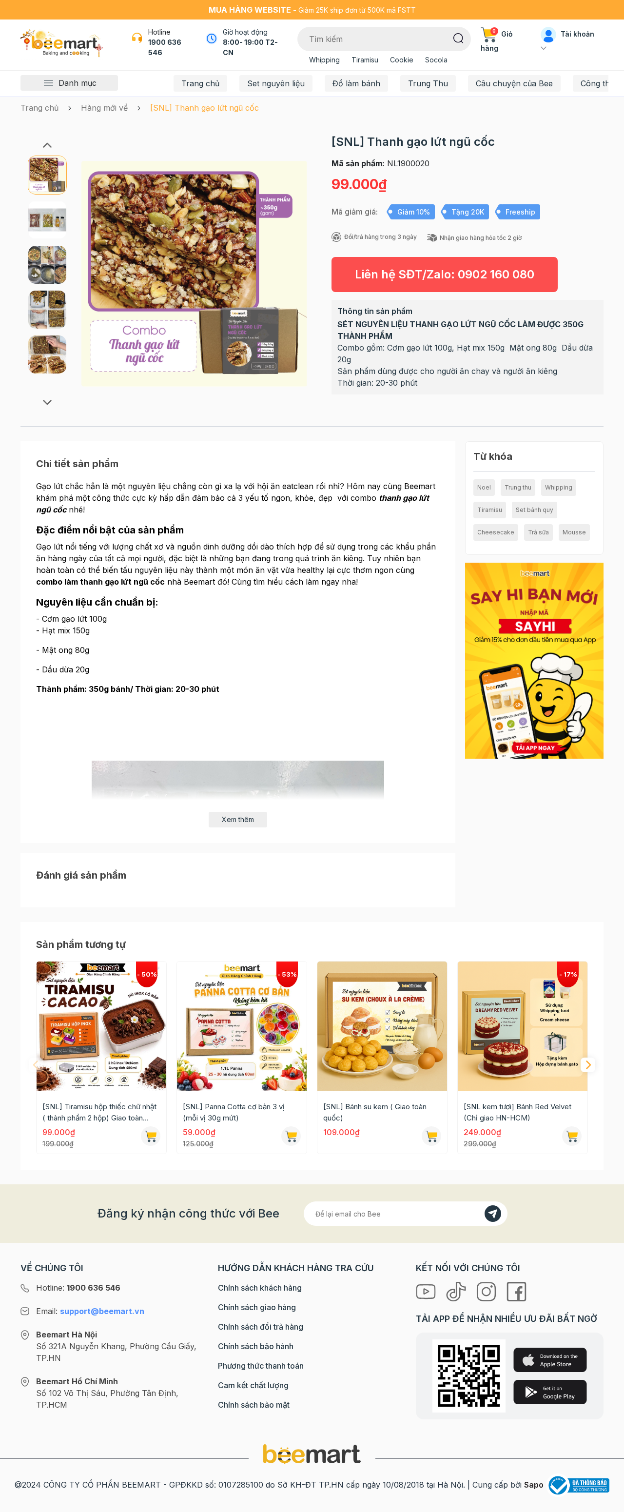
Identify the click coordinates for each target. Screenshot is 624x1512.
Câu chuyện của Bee (514, 83)
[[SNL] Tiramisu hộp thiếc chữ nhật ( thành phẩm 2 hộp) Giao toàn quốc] (101, 1026)
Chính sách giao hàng (257, 1307)
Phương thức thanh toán (261, 1366)
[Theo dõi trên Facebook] (516, 1291)
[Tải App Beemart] (534, 660)
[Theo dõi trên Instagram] (487, 1291)
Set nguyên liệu (276, 83)
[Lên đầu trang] (606, 1502)
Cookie (401, 60)
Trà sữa (538, 532)
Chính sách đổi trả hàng (260, 1327)
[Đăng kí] (493, 1213)
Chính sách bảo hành (255, 1346)
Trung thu (518, 487)
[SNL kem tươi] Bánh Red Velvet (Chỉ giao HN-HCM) (517, 1112)
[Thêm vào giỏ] (291, 1136)
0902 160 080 (496, 274)
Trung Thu (428, 83)
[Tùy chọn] (150, 1136)
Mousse (574, 532)
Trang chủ (200, 83)
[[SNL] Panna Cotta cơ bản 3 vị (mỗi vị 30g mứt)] (242, 1026)
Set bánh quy (534, 509)
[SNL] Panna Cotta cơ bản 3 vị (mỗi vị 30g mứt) (234, 1112)
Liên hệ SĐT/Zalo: (444, 274)
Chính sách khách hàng (260, 1288)
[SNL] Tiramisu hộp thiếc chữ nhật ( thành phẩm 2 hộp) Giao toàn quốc (99, 1112)
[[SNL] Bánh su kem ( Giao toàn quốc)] (382, 1026)
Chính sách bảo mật (254, 1405)
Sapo (534, 1485)
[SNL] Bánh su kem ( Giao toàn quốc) (375, 1112)
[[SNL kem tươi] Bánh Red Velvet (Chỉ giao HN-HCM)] (522, 1026)
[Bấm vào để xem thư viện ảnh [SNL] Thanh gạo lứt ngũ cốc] (194, 274)
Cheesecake (495, 532)
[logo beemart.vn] (312, 1453)
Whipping (324, 60)
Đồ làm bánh (356, 83)
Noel (484, 487)
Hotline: (78, 1288)
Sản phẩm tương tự (81, 944)
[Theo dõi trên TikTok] (457, 1291)
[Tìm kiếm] (458, 37)
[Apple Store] (550, 1360)
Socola (436, 60)
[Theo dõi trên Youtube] (427, 1291)
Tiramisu (364, 60)
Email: (90, 1311)
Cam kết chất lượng (253, 1385)
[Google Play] (550, 1392)
